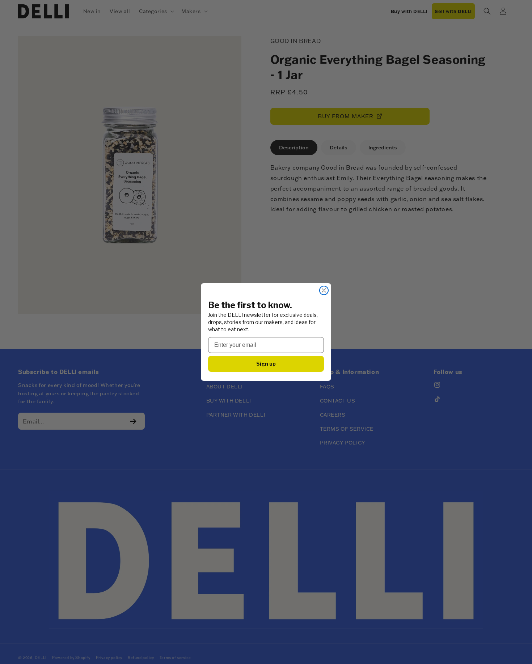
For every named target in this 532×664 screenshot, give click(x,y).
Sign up (266, 364)
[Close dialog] (324, 290)
